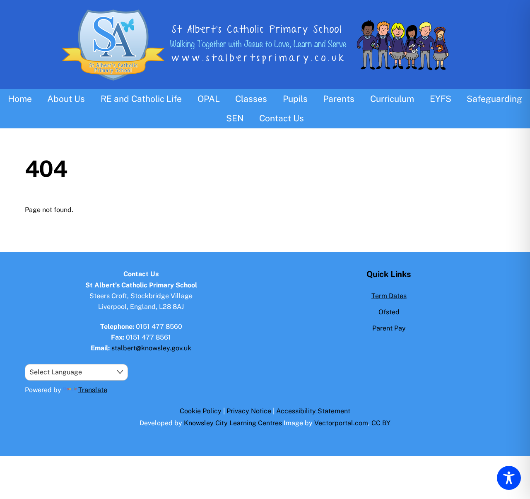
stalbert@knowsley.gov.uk (151, 348)
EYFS (440, 99)
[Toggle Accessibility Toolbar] (509, 478)
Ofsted (389, 312)
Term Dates (389, 296)
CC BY (380, 423)
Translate (92, 390)
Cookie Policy (201, 411)
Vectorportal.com (341, 423)
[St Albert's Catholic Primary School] (265, 83)
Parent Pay (389, 328)
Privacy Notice (248, 411)
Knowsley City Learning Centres (233, 423)
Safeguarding (494, 99)
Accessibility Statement (313, 411)
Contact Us (281, 118)
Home (20, 99)
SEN (235, 118)
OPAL (209, 99)
